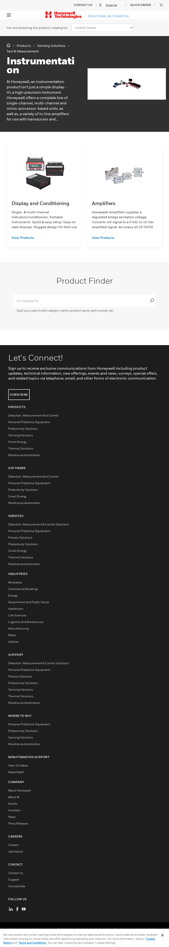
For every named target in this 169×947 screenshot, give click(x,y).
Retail (12, 635)
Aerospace (15, 582)
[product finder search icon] (152, 301)
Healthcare (15, 608)
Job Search (15, 851)
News (12, 816)
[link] (44, 238)
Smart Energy (17, 441)
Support (13, 879)
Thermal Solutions (20, 448)
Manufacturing (18, 628)
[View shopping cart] (161, 5)
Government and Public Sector (28, 602)
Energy (13, 595)
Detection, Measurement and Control (33, 415)
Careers (13, 845)
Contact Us (15, 873)
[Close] (162, 935)
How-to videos (18, 765)
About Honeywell (19, 790)
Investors (14, 810)
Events (13, 803)
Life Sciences (17, 615)
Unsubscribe (16, 886)
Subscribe (19, 394)
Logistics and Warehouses (26, 622)
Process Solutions (20, 537)
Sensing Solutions (20, 435)
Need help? (16, 772)
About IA (13, 797)
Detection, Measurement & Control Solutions (38, 524)
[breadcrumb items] (9, 45)
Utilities (13, 641)
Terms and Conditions (32, 942)
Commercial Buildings (23, 589)
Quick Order (140, 5)
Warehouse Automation (24, 455)
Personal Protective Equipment (29, 422)
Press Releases (18, 823)
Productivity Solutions (23, 428)
